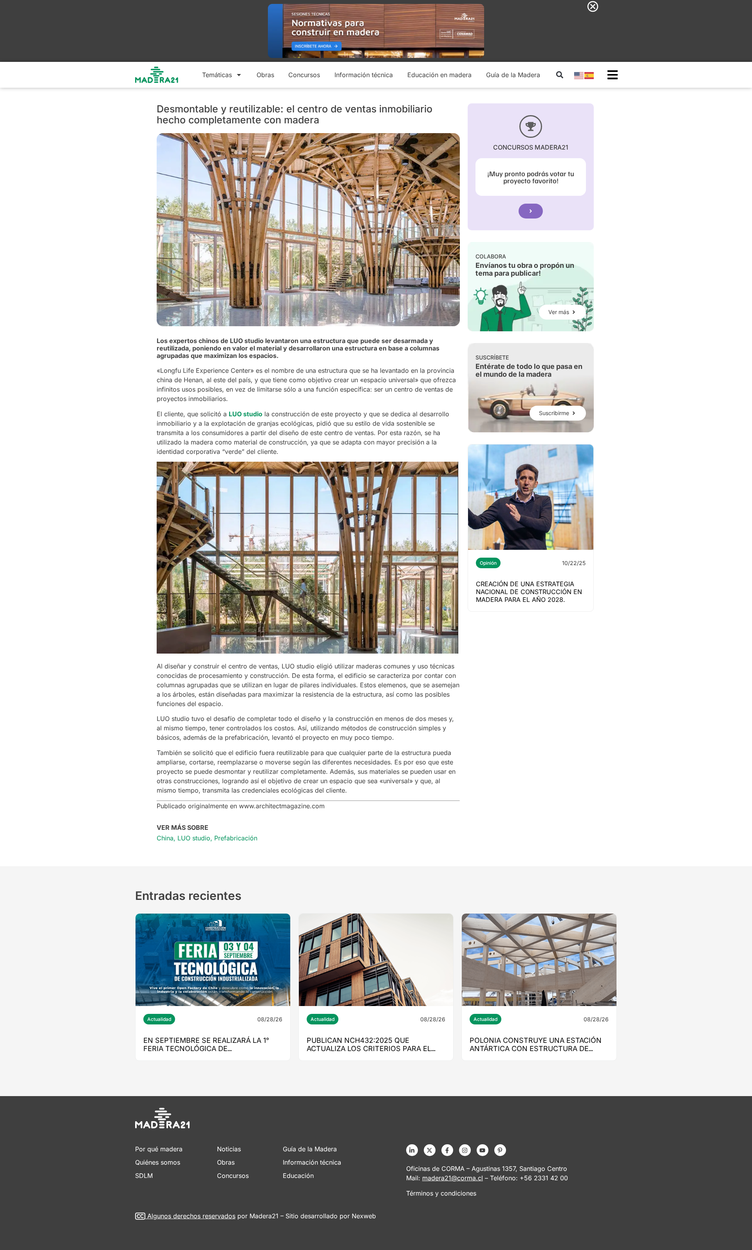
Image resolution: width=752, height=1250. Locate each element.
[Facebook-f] (447, 1150)
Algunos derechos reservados (191, 1216)
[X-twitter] (430, 1150)
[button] (559, 75)
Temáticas (217, 75)
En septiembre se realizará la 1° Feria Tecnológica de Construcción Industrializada (206, 1048)
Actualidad (159, 1019)
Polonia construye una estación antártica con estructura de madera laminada (536, 1048)
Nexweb (364, 1216)
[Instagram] (465, 1150)
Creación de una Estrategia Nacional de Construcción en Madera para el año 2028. (529, 591)
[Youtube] (482, 1150)
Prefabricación (235, 838)
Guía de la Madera (513, 75)
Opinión (488, 563)
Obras (265, 75)
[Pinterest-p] (500, 1150)
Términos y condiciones (441, 1193)
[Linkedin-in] (412, 1150)
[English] (579, 75)
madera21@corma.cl (452, 1178)
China (165, 838)
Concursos (304, 75)
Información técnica (363, 75)
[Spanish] (589, 75)
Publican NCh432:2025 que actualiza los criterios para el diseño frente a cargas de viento (374, 1048)
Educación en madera (439, 75)
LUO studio (193, 838)
